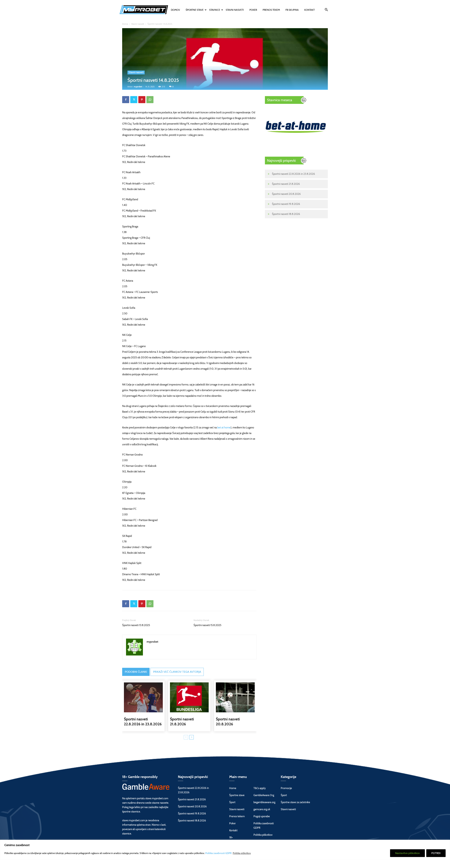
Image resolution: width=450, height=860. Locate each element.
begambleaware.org (264, 802)
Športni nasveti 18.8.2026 (286, 214)
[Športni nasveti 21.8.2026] (189, 697)
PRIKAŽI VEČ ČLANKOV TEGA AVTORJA (177, 671)
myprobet (138, 86)
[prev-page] (186, 737)
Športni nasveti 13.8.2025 (136, 625)
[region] (225, 850)
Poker (253, 9)
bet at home (224, 427)
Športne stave (195, 9)
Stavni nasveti (235, 9)
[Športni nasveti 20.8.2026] (235, 697)
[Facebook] (125, 99)
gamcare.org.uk (261, 809)
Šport (232, 802)
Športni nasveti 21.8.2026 (286, 184)
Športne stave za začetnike (295, 802)
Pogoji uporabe (261, 816)
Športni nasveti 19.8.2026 (286, 204)
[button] (326, 10)
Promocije (286, 788)
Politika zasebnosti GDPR (218, 853)
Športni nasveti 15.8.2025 (207, 625)
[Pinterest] (141, 99)
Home (232, 788)
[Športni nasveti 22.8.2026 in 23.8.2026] (143, 697)
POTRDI (436, 853)
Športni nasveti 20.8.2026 (286, 194)
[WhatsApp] (149, 99)
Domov (175, 9)
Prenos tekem (271, 9)
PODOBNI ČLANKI (136, 671)
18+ (231, 837)
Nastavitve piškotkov (407, 853)
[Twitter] (133, 99)
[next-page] (191, 737)
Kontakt (309, 9)
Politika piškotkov (242, 853)
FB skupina (292, 9)
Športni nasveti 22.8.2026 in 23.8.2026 (293, 173)
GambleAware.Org (263, 795)
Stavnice (214, 9)
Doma (125, 24)
